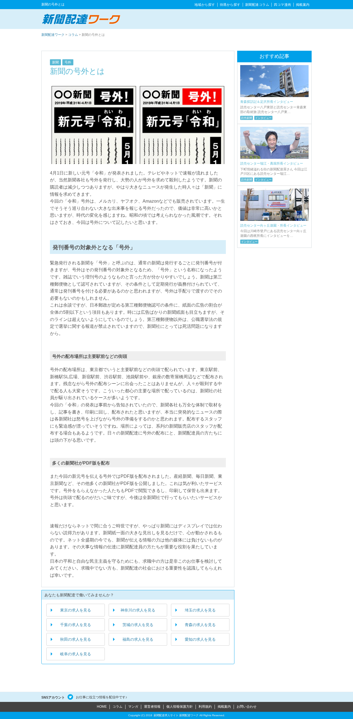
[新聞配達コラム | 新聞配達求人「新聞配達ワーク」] (81, 19)
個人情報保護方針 (179, 707)
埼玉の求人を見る (200, 610)
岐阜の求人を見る (75, 654)
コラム (257, 5)
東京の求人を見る (75, 610)
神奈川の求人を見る (138, 610)
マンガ (133, 707)
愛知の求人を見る (200, 639)
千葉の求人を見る (75, 625)
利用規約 (205, 707)
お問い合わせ (246, 707)
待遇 (230, 5)
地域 (204, 5)
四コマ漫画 (282, 5)
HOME (102, 707)
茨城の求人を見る (137, 625)
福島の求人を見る (137, 639)
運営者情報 (152, 707)
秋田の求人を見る (75, 639)
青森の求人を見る (200, 625)
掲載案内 (303, 5)
